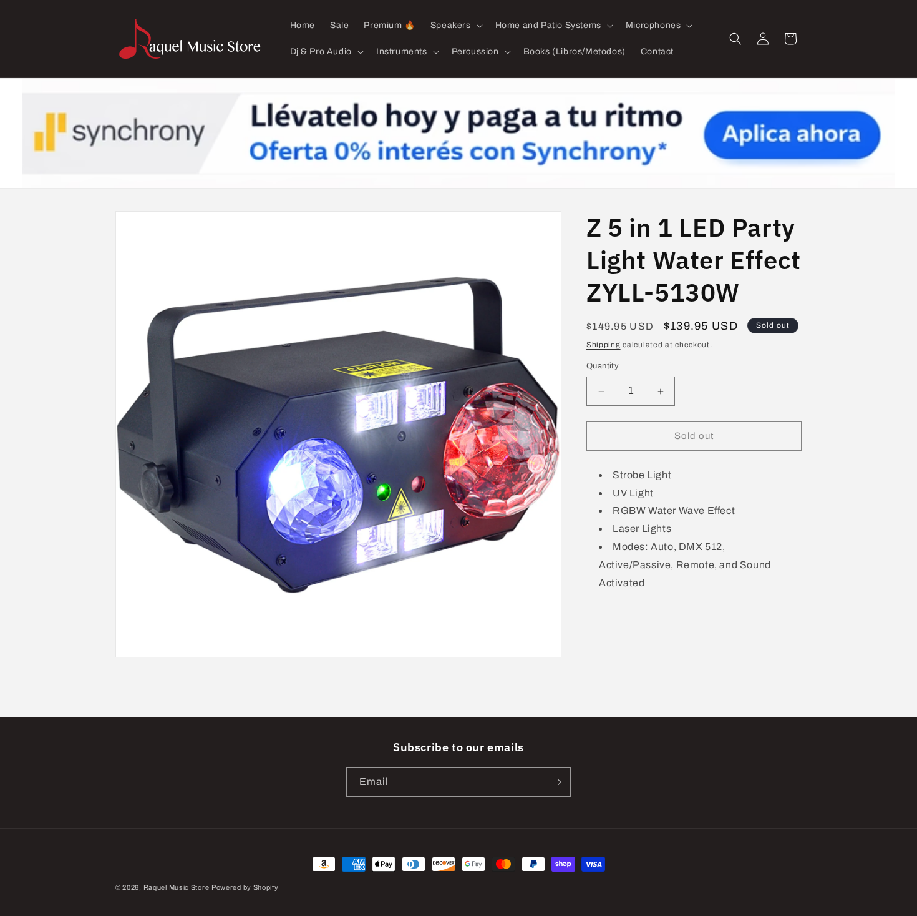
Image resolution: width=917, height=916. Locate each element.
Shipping (603, 344)
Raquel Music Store (176, 887)
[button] (455, 25)
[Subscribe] (556, 782)
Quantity (602, 366)
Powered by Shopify (245, 887)
